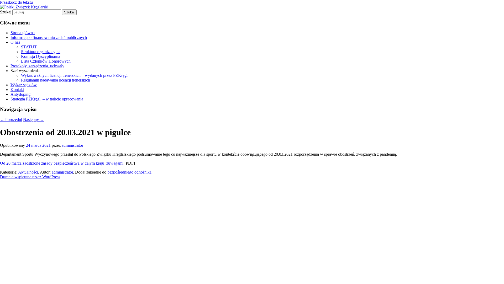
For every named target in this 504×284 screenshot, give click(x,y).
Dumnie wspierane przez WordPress (30, 177)
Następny (33, 119)
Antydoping (20, 94)
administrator (72, 145)
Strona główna (22, 33)
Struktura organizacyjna (40, 51)
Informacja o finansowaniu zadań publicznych (48, 37)
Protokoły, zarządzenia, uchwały (37, 66)
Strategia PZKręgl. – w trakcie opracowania (46, 99)
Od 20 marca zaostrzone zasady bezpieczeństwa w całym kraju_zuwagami (61, 163)
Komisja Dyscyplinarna (40, 56)
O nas (15, 42)
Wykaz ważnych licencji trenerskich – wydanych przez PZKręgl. (75, 75)
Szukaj (5, 12)
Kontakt (17, 89)
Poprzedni (11, 119)
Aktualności (28, 172)
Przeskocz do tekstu (16, 2)
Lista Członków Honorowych (46, 61)
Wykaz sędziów (23, 85)
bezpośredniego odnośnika (129, 172)
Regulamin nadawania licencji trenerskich (55, 80)
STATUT (29, 47)
